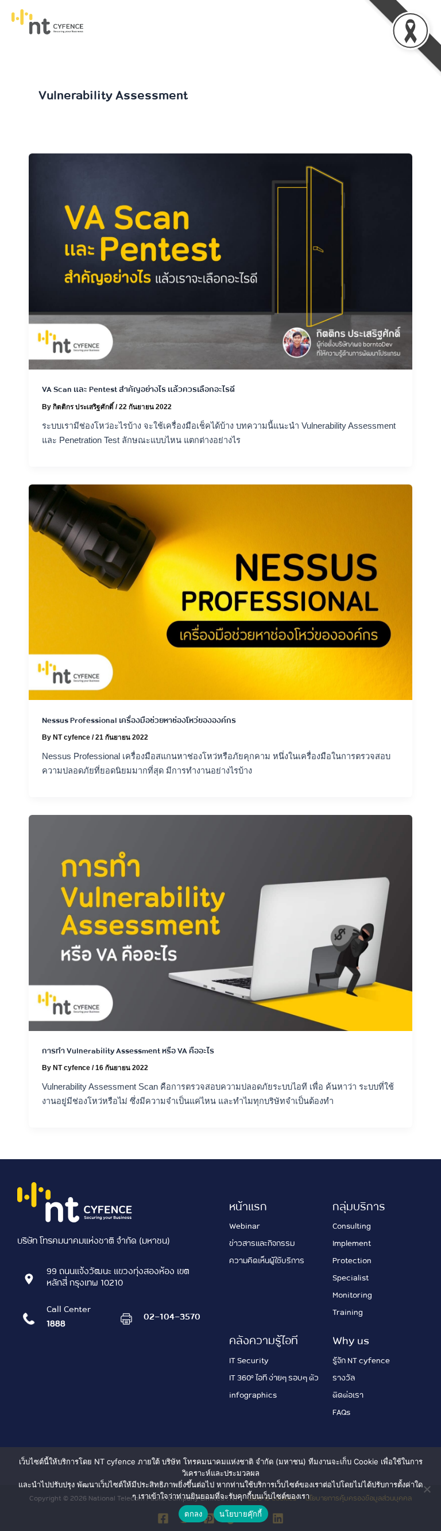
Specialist (350, 1277)
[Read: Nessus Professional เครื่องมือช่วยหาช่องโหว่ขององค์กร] (220, 592)
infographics (253, 1394)
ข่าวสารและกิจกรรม (262, 1243)
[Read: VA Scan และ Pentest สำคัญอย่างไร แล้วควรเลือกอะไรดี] (220, 261)
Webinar (244, 1226)
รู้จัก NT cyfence (361, 1360)
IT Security (249, 1360)
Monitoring (352, 1294)
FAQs (341, 1412)
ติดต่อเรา (347, 1394)
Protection (352, 1260)
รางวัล (343, 1377)
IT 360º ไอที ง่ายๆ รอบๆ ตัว (274, 1377)
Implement (351, 1243)
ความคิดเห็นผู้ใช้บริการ (266, 1260)
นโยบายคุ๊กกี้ (240, 1513)
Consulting (351, 1226)
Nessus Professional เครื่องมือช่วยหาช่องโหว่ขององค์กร (139, 720)
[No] (426, 1489)
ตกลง (193, 1513)
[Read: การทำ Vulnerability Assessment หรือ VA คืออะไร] (220, 922)
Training (347, 1312)
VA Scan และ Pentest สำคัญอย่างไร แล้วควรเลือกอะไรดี (138, 389)
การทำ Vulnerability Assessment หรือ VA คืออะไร (128, 1050)
